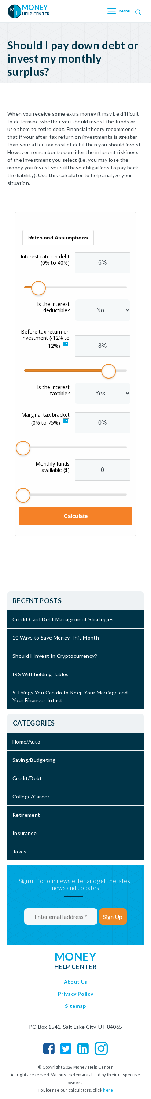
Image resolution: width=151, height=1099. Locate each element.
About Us (76, 982)
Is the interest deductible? (53, 307)
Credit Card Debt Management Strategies (63, 619)
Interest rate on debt (45, 259)
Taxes (19, 851)
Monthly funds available (53, 466)
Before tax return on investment (45, 338)
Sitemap (75, 1006)
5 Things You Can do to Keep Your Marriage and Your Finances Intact (70, 696)
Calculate (76, 516)
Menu (124, 11)
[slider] (38, 288)
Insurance (24, 833)
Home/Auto (26, 741)
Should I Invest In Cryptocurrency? (54, 656)
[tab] (58, 237)
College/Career (30, 796)
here (108, 1090)
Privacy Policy (75, 994)
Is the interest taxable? (53, 390)
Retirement (26, 815)
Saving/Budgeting (34, 760)
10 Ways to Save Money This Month (55, 637)
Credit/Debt (27, 778)
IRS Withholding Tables (40, 674)
